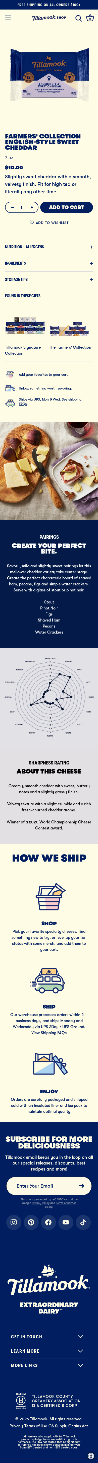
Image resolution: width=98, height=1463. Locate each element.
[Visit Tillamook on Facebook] (48, 1222)
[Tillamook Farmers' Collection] (69, 307)
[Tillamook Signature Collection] (25, 307)
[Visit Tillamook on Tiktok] (83, 1222)
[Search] (78, 18)
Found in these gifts (22, 296)
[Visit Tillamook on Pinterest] (31, 1222)
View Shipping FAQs (49, 1033)
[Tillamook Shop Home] (49, 18)
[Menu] (8, 17)
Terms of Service (66, 1203)
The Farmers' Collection (70, 347)
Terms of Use (35, 1426)
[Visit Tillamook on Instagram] (13, 1222)
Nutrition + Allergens (24, 247)
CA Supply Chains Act (68, 1426)
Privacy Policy (41, 1203)
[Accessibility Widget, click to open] (91, 1456)
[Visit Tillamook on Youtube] (65, 1222)
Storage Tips (16, 279)
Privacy (16, 1426)
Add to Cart (66, 207)
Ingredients (15, 263)
